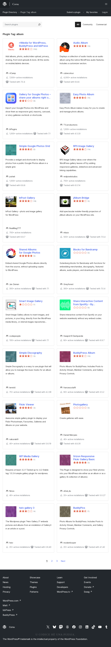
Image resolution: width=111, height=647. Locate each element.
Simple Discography (30, 352)
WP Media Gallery (29, 456)
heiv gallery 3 (26, 507)
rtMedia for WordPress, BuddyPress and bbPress (33, 44)
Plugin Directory (10, 12)
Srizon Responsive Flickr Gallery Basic (84, 458)
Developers (62, 587)
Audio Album (80, 42)
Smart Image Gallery (31, 301)
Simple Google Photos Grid (34, 146)
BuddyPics (79, 507)
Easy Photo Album (83, 94)
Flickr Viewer (26, 404)
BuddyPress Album (84, 352)
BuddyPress (10, 615)
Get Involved (90, 577)
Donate (89, 587)
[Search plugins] (39, 24)
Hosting (6, 587)
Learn (59, 577)
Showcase (35, 577)
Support (61, 582)
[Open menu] (106, 4)
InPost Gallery (27, 197)
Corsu (12, 627)
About (6, 577)
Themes (34, 582)
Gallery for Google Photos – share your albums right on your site (35, 96)
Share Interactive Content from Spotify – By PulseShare (88, 303)
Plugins (33, 587)
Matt (6, 605)
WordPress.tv (65, 591)
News (5, 582)
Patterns (34, 591)
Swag (88, 591)
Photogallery (80, 404)
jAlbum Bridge (81, 197)
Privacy (6, 591)
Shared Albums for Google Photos (29, 251)
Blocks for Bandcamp (85, 249)
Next (63, 561)
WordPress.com (12, 600)
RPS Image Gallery (83, 146)
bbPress (8, 610)
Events (87, 582)
